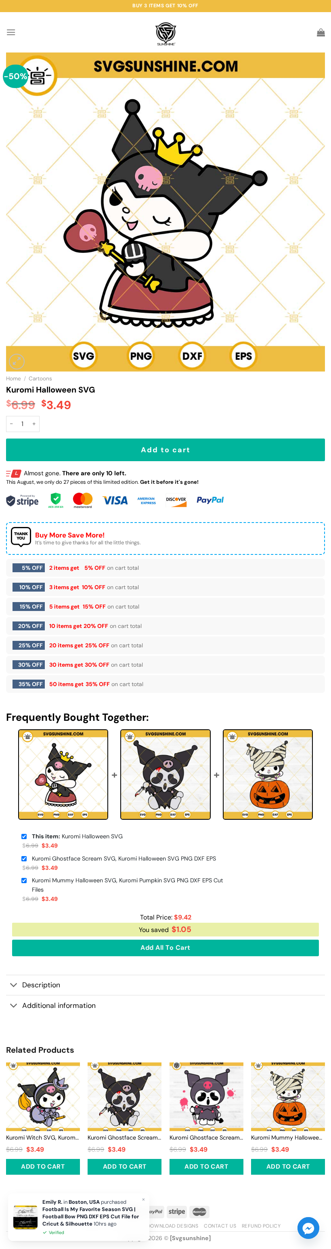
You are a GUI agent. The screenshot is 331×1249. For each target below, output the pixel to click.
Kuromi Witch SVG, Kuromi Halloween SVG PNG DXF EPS (43, 1137)
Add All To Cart (165, 947)
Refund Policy (261, 1226)
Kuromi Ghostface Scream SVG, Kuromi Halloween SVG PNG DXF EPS (124, 858)
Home (13, 378)
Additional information (59, 1005)
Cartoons (40, 378)
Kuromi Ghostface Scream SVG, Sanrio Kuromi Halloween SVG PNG (206, 1137)
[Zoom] (17, 361)
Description (41, 984)
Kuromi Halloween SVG (77, 836)
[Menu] (11, 32)
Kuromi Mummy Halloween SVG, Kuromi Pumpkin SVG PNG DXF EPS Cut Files (127, 885)
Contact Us (220, 1226)
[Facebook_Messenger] (308, 1228)
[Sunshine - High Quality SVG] (166, 32)
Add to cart (166, 450)
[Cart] (321, 32)
